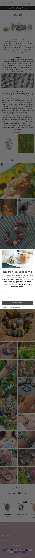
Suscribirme (17, 303)
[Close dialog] (33, 250)
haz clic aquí (17, 307)
